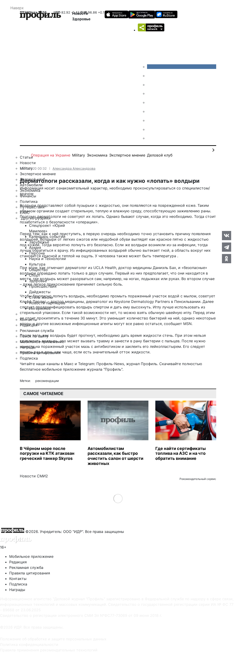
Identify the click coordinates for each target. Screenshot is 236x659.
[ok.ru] (150, 75)
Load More (118, 498)
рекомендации (47, 381)
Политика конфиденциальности (29, 644)
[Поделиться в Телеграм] (226, 247)
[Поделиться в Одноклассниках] (226, 258)
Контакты (18, 578)
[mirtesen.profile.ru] (150, 93)
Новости (80, 13)
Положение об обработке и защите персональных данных (53, 639)
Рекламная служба (26, 567)
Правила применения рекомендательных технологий (48, 650)
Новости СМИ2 (34, 476)
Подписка (18, 584)
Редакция (18, 562)
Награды (17, 589)
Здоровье (81, 19)
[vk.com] (181, 66)
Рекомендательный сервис (198, 479)
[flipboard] (150, 138)
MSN (187, 323)
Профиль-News (110, 363)
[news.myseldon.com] (150, 102)
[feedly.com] (150, 120)
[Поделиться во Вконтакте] (226, 235)
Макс (69, 363)
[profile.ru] (150, 129)
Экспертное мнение (127, 155)
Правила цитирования (29, 573)
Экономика (97, 155)
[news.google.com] (150, 111)
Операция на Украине (50, 155)
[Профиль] (40, 16)
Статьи (26, 157)
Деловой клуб (159, 155)
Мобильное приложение (31, 556)
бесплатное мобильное (41, 369)
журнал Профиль (141, 363)
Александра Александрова (74, 168)
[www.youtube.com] (150, 84)
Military (78, 155)
